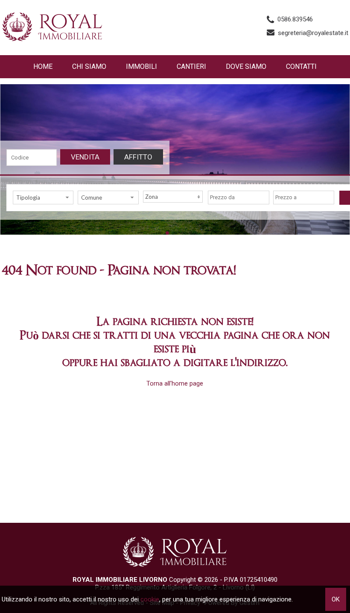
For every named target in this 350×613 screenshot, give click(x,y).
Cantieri (191, 66)
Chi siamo (89, 66)
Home (42, 66)
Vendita (85, 157)
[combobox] (43, 197)
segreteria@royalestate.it (313, 33)
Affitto (138, 157)
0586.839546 (295, 19)
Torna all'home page (174, 383)
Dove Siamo (246, 66)
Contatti (301, 66)
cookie (149, 599)
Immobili (141, 66)
